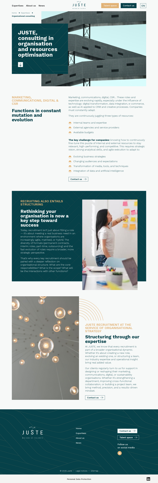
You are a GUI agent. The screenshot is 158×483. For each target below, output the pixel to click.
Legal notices (81, 471)
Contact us (128, 5)
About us (31, 6)
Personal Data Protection (79, 479)
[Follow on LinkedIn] (120, 453)
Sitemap (94, 471)
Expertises (17, 6)
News (42, 6)
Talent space (110, 5)
